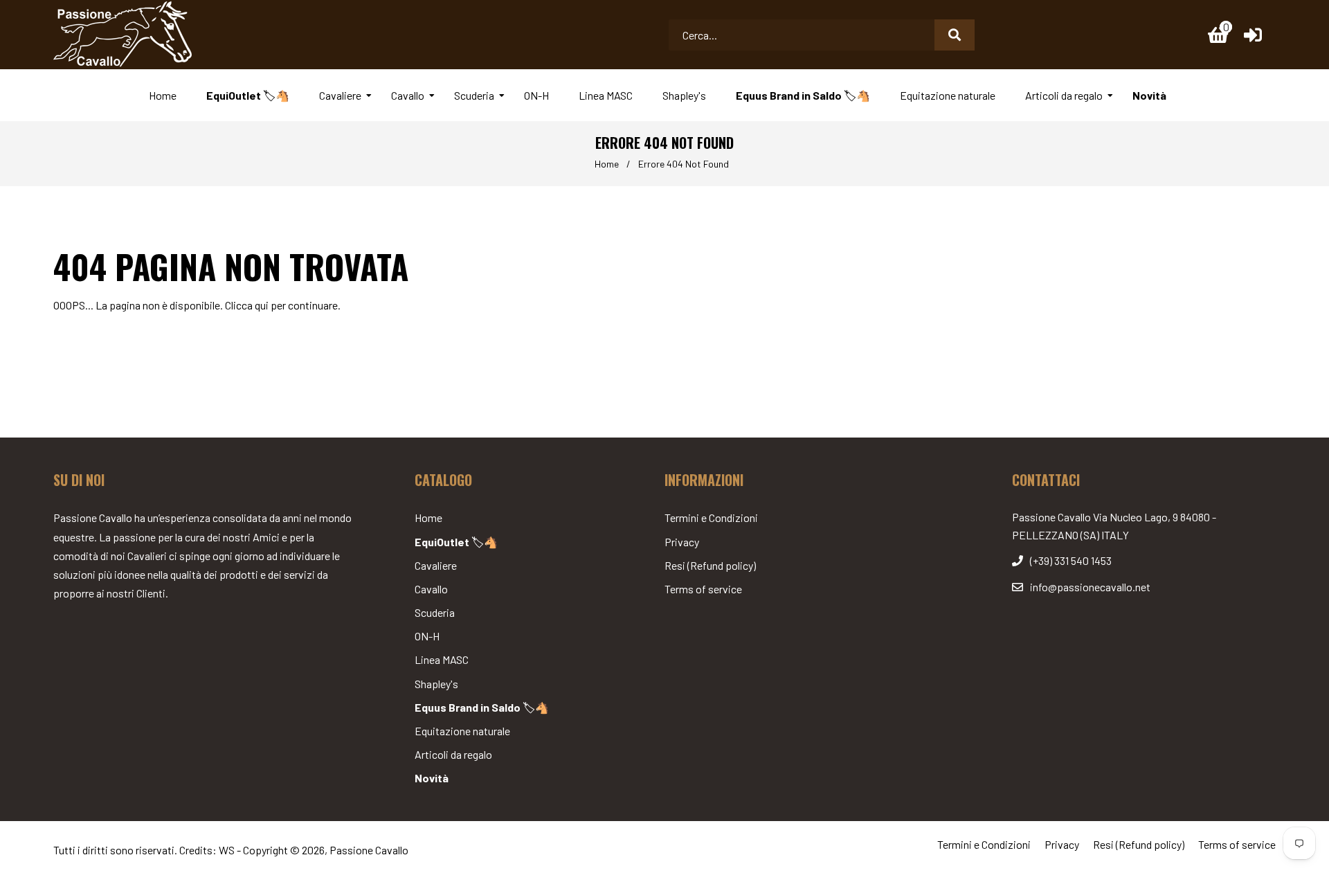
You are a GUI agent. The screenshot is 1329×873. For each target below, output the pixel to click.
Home (607, 164)
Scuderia (435, 612)
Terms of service (703, 588)
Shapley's (436, 683)
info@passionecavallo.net (1090, 586)
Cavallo (431, 588)
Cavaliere (436, 565)
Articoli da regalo (453, 754)
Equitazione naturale (462, 730)
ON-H (427, 635)
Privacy (681, 541)
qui (262, 305)
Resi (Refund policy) (710, 565)
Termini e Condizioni (711, 517)
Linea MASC (442, 659)
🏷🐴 (456, 541)
